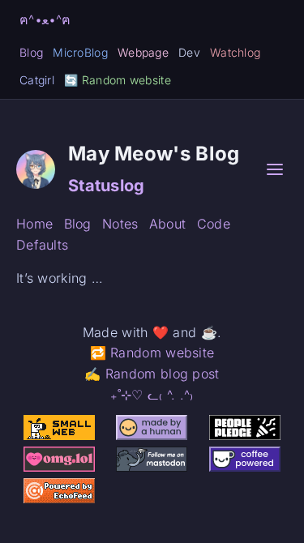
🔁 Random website (152, 352)
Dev (189, 52)
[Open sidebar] (275, 169)
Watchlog (235, 52)
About (167, 224)
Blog (31, 52)
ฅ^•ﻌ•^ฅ (45, 19)
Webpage (143, 52)
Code (213, 224)
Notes (120, 224)
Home (34, 224)
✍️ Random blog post (151, 374)
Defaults (42, 245)
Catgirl (36, 80)
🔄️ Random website (117, 80)
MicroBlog (80, 52)
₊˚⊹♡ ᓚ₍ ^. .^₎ (151, 395)
